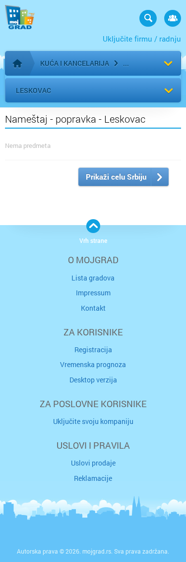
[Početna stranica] (17, 63)
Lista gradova (93, 277)
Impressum (93, 292)
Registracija (93, 349)
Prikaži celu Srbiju (116, 177)
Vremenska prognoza (93, 364)
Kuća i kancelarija (74, 63)
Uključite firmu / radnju (142, 39)
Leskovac (33, 90)
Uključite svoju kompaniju (93, 421)
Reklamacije (93, 478)
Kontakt (93, 308)
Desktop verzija (93, 379)
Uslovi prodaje (93, 463)
